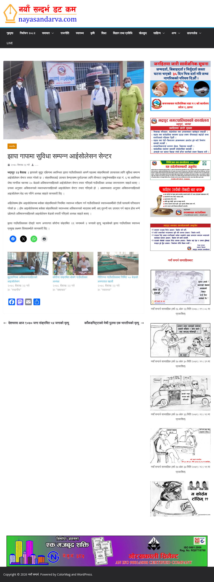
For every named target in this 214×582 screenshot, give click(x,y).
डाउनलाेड (192, 33)
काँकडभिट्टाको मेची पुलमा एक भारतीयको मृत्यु (111, 322)
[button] (52, 33)
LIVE (10, 43)
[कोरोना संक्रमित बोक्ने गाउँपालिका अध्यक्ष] (73, 263)
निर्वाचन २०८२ (27, 33)
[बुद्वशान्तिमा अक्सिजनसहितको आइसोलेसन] (28, 263)
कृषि (92, 33)
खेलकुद (143, 33)
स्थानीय (12, 146)
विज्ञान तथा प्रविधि (122, 33)
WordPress (84, 574)
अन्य (174, 33)
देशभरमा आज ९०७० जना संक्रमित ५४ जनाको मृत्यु (38, 322)
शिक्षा (103, 33)
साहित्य (157, 33)
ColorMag (63, 574)
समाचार (46, 33)
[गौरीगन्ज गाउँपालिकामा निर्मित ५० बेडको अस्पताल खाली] (118, 263)
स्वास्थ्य (80, 33)
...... (36, 165)
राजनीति (65, 33)
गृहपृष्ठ (10, 33)
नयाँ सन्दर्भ (33, 574)
